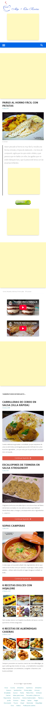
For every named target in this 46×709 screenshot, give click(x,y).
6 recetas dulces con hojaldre (17, 587)
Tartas (23, 700)
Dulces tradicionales (29, 698)
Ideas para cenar (18, 695)
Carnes (8, 695)
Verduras (39, 693)
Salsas (29, 700)
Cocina (4, 291)
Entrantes (20, 687)
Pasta (22, 693)
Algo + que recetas (25, 683)
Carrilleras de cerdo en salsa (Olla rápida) (19, 404)
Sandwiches (18, 690)
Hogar (36, 700)
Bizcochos (16, 698)
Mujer (22, 703)
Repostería (7, 698)
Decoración (7, 703)
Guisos (15, 693)
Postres (15, 700)
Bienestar (30, 703)
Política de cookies (29, 705)
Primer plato (20, 291)
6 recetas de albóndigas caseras (19, 630)
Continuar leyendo (22, 458)
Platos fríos (29, 693)
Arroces (37, 690)
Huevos (8, 690)
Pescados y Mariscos (12, 291)
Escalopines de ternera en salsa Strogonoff (21, 466)
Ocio (12, 705)
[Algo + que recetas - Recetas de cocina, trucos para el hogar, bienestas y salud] (21, 6)
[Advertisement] (23, 27)
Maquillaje (39, 703)
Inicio (6, 687)
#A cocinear (28, 291)
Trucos (16, 703)
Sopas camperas (13, 526)
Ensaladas (7, 693)
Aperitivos (29, 687)
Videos (18, 705)
